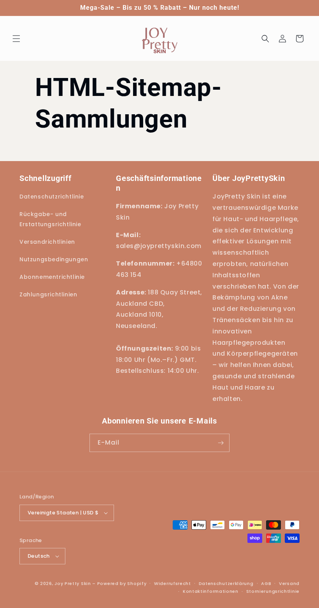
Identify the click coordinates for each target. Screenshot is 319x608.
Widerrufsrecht (172, 583)
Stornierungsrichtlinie (273, 591)
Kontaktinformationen (210, 591)
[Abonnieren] (220, 443)
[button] (16, 38)
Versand (289, 583)
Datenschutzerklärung (226, 583)
